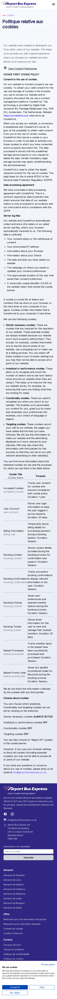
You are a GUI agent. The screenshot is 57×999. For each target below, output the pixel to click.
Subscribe (28, 857)
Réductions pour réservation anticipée (22, 924)
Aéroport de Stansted (14, 875)
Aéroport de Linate (13, 898)
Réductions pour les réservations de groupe (25, 919)
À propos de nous (12, 945)
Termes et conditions (14, 949)
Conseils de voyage (13, 928)
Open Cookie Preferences (22, 68)
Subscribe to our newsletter (17, 846)
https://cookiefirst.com (16, 115)
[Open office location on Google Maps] (5, 825)
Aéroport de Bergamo (14, 903)
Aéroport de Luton (12, 880)
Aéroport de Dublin (13, 907)
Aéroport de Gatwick (14, 884)
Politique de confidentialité (16, 954)
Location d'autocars (13, 933)
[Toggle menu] (53, 4)
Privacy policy (48, 964)
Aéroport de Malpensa (14, 894)
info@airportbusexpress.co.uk (29, 772)
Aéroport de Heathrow (14, 889)
